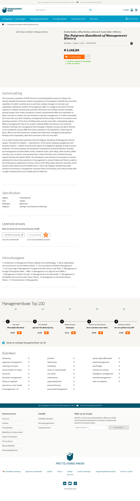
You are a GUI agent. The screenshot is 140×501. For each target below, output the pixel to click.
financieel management (12, 378)
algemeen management (12, 362)
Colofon (49, 472)
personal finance (54, 385)
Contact (5, 423)
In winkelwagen (74, 57)
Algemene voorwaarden (33, 472)
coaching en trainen (10, 366)
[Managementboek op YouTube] (70, 483)
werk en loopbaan (100, 381)
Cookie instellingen (84, 472)
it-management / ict (10, 389)
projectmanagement (101, 362)
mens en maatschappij (56, 370)
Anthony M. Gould (99, 32)
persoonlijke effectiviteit (102, 358)
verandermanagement (102, 378)
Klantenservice (9, 414)
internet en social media (12, 385)
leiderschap (52, 362)
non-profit (51, 374)
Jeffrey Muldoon (84, 32)
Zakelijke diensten (45, 419)
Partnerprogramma (10, 450)
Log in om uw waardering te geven (38, 239)
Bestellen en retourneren (12, 432)
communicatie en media (12, 370)
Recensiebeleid (8, 446)
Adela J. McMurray (114, 32)
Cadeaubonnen (44, 428)
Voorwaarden (7, 428)
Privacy (59, 472)
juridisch (50, 358)
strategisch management (103, 374)
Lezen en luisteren (9, 437)
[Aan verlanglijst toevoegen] (88, 57)
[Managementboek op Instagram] (75, 483)
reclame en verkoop (100, 370)
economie (6, 374)
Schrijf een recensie (12, 235)
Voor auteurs (7, 441)
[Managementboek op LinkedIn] (64, 483)
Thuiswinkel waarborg (13, 472)
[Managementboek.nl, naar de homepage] (12, 12)
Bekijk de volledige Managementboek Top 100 (26, 343)
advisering (6, 358)
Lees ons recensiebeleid (10, 239)
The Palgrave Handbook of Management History (23, 24)
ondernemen (52, 378)
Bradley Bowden (70, 32)
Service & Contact (126, 472)
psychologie (97, 366)
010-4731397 (133, 19)
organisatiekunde (54, 381)
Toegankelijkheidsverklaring (106, 472)
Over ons (5, 419)
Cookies (70, 472)
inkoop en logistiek (9, 381)
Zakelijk (41, 414)
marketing (51, 366)
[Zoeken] (90, 10)
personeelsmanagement (57, 389)
